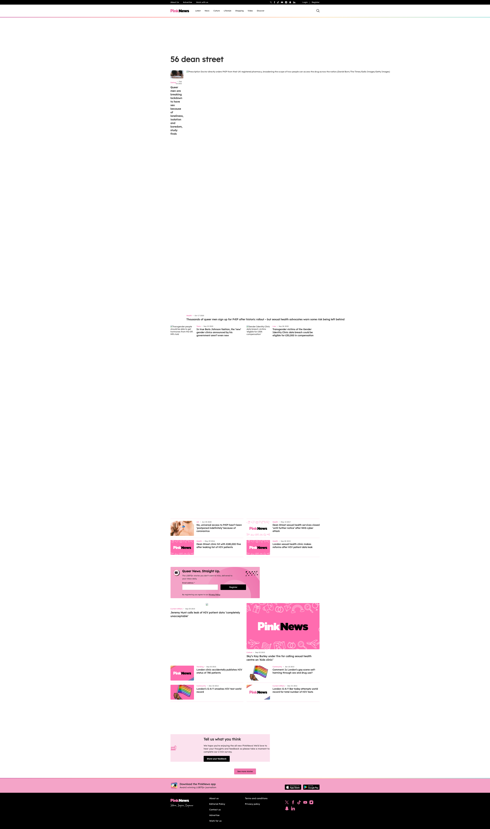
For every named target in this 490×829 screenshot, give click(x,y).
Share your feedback (216, 759)
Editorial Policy (217, 804)
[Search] (318, 10)
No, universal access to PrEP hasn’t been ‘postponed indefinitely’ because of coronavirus (219, 528)
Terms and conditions (256, 798)
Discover (260, 11)
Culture (216, 11)
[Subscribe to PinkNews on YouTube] (305, 803)
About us (214, 798)
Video (250, 11)
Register (316, 2)
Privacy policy (252, 804)
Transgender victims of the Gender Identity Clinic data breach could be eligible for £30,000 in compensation (293, 332)
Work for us (215, 820)
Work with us (202, 2)
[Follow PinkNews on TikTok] (299, 803)
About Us (174, 2)
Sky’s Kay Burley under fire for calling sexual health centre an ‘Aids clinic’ (279, 658)
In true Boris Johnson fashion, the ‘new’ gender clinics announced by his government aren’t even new (219, 332)
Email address (191, 583)
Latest (198, 11)
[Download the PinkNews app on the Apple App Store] (293, 787)
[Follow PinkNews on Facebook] (293, 803)
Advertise (187, 2)
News (207, 11)
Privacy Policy (214, 595)
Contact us (215, 809)
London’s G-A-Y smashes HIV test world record (219, 690)
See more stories (245, 771)
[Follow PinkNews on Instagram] (311, 803)
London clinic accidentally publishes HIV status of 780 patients (219, 671)
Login (305, 2)
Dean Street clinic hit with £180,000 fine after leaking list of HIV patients (219, 546)
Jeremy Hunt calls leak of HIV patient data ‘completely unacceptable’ (205, 614)
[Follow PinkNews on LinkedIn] (294, 2)
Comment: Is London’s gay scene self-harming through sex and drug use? (294, 671)
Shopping (239, 11)
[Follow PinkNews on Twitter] (287, 803)
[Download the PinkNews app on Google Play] (311, 787)
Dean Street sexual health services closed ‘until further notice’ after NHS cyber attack (296, 528)
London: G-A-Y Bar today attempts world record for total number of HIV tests (295, 690)
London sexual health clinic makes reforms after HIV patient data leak (293, 546)
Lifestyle (227, 11)
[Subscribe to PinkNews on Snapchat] (287, 809)
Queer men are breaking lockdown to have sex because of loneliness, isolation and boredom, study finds (176, 110)
